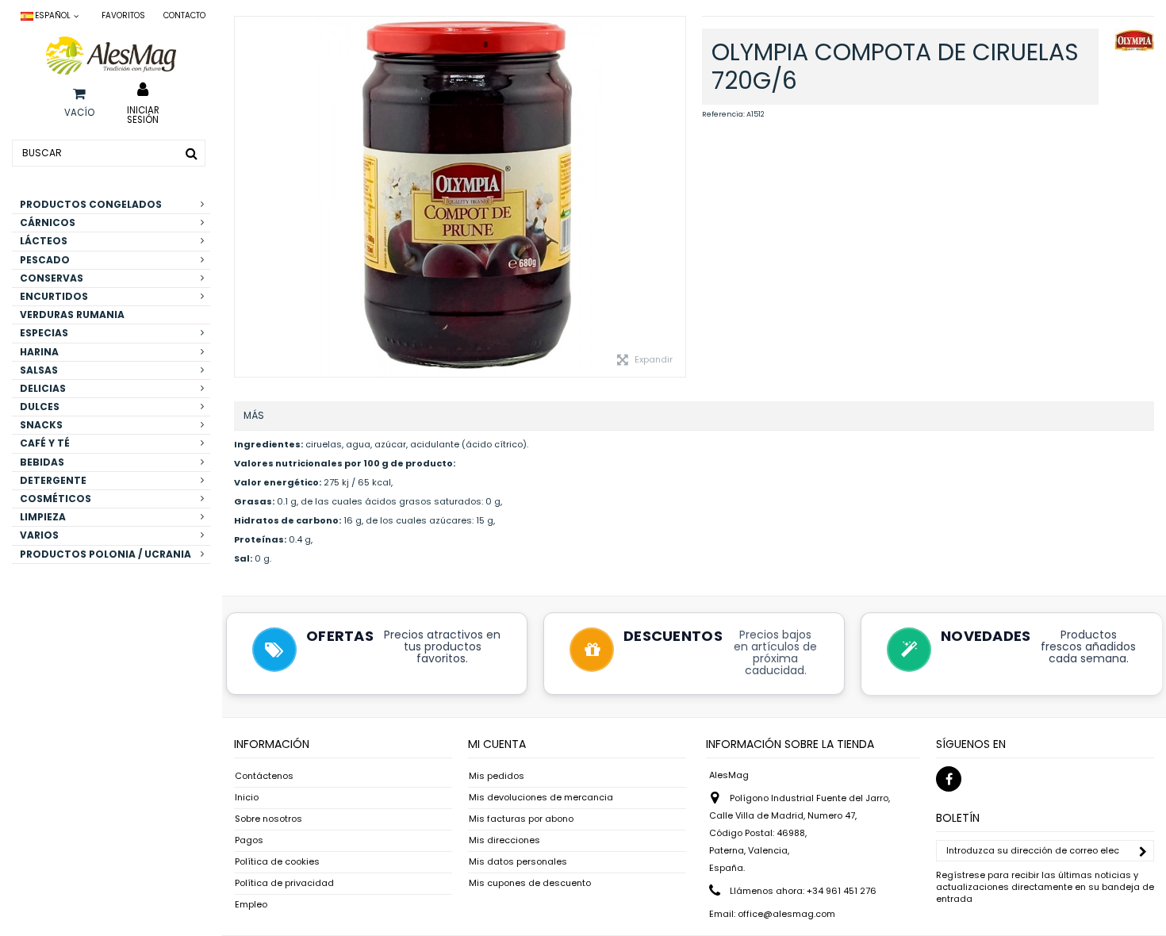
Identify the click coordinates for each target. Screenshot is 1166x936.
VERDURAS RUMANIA (72, 314)
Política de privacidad (284, 883)
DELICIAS (43, 388)
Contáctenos (264, 776)
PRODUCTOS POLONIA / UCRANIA (105, 554)
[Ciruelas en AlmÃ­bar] (460, 197)
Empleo (251, 905)
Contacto (184, 15)
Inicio (247, 798)
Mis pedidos (496, 776)
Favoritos (123, 15)
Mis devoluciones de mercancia (541, 798)
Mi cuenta (497, 744)
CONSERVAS (51, 278)
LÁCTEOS (43, 240)
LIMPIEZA (43, 517)
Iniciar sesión (143, 114)
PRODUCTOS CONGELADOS (91, 204)
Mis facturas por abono (521, 819)
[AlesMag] (111, 55)
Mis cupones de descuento (530, 883)
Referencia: (723, 114)
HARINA (39, 352)
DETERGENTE (53, 480)
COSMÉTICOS (55, 498)
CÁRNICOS (47, 222)
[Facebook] (948, 779)
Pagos (249, 840)
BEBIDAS (42, 462)
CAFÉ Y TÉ (45, 443)
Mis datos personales (518, 862)
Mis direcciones (504, 840)
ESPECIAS (44, 332)
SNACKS (41, 425)
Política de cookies (277, 862)
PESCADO (45, 260)
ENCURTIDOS (54, 296)
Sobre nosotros (268, 819)
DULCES (39, 406)
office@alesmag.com (786, 913)
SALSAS (39, 370)
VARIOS (39, 535)
